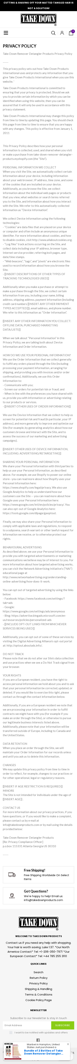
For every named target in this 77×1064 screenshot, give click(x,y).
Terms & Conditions (38, 994)
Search (38, 972)
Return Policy (38, 978)
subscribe (62, 1025)
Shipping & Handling (38, 989)
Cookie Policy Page (38, 1000)
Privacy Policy (38, 983)
